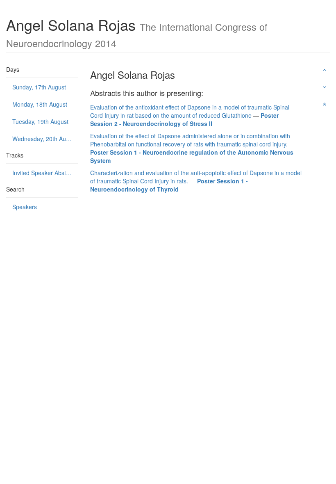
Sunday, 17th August (39, 87)
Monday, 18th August (39, 104)
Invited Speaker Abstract (44, 173)
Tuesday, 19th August (40, 121)
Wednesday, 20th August (44, 139)
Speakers (24, 207)
